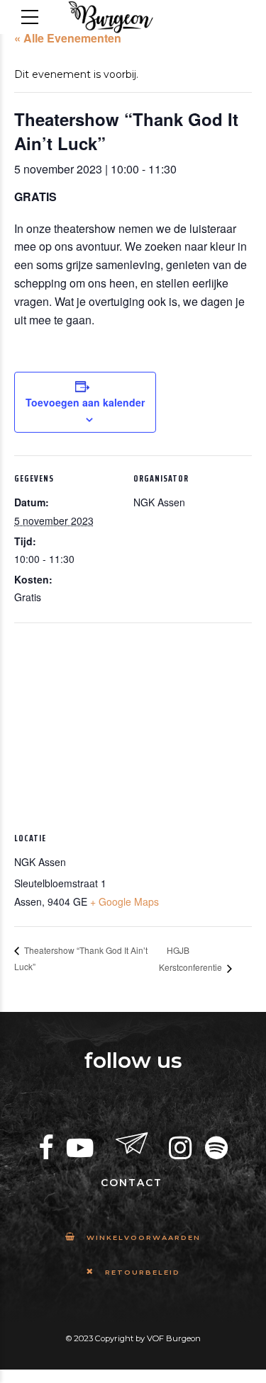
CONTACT (131, 1182)
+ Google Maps (124, 901)
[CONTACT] (132, 1144)
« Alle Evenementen (67, 38)
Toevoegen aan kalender (85, 402)
